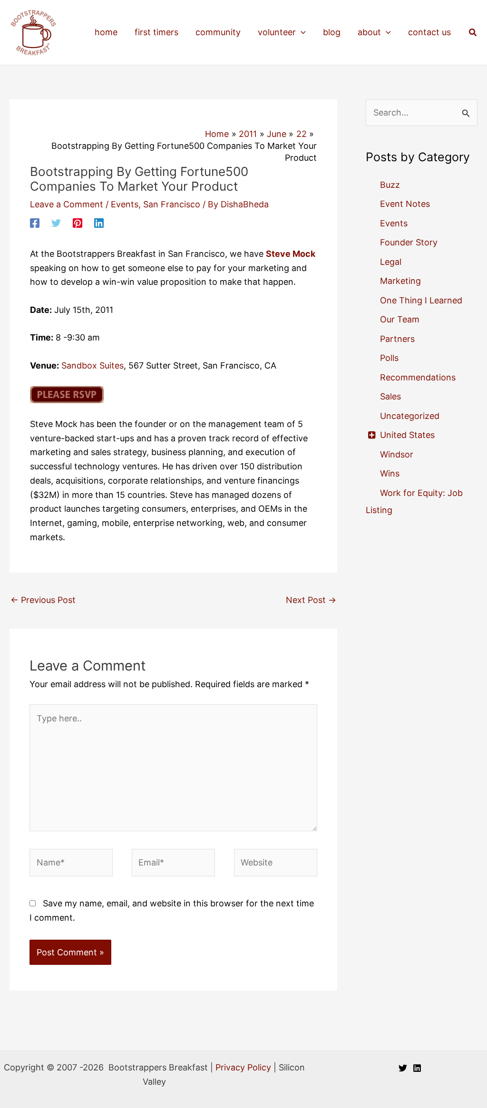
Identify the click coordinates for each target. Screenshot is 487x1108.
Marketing (400, 281)
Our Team (399, 319)
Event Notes (405, 204)
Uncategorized (409, 416)
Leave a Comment (66, 204)
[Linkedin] (99, 222)
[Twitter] (56, 222)
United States (407, 435)
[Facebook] (34, 222)
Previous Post (43, 600)
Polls (389, 358)
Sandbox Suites (92, 365)
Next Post (311, 600)
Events (124, 204)
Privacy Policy (243, 1067)
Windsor (396, 454)
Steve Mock (290, 254)
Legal (390, 262)
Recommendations (418, 377)
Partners (397, 339)
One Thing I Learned (421, 300)
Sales (390, 396)
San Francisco (171, 204)
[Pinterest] (77, 222)
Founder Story (409, 242)
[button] (301, 32)
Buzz (390, 185)
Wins (389, 473)
